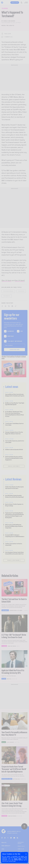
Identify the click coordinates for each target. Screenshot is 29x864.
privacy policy (17, 858)
